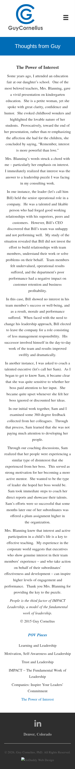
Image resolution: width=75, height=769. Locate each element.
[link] (37, 645)
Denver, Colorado (38, 734)
